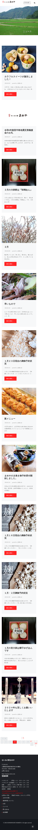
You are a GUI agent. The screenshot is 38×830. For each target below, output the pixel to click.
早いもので (9, 304)
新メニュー (9, 419)
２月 (6, 247)
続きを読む (10, 94)
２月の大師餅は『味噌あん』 (18, 190)
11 (6, 742)
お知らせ (19, 83)
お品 (4, 803)
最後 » (36, 744)
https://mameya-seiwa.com (8, 774)
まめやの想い (6, 797)
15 (23, 742)
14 (19, 742)
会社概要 (5, 812)
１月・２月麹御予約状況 (16, 593)
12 (10, 742)
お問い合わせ (5, 771)
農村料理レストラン (8, 800)
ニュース (5, 806)
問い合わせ (6, 809)
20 (28, 742)
